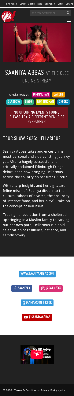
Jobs (62, 390)
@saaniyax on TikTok (37, 302)
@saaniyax (53, 288)
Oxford (60, 3)
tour (63, 177)
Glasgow (31, 3)
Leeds (39, 3)
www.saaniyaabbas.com (37, 274)
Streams (69, 3)
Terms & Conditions (26, 390)
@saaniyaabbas (39, 317)
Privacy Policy (49, 390)
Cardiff (23, 3)
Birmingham (11, 3)
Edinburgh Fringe (49, 166)
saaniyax (23, 288)
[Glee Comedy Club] (8, 16)
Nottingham (49, 3)
